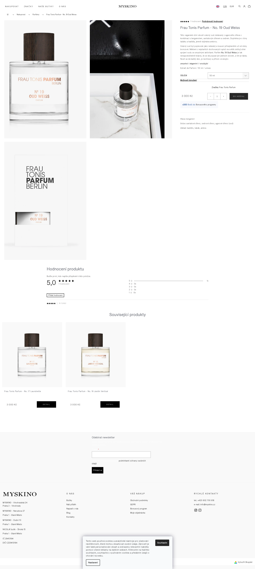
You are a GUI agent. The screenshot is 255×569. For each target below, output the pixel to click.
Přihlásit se (97, 470)
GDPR (133, 504)
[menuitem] (11, 6)
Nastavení (93, 562)
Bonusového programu (206, 104)
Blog (68, 513)
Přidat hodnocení (55, 295)
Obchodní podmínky (139, 500)
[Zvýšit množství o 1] (223, 96)
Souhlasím (162, 542)
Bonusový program (138, 508)
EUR (232, 6)
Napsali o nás (72, 508)
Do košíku (239, 96)
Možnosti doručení (188, 80)
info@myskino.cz (207, 504)
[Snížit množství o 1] (210, 96)
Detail (46, 404)
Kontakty (70, 517)
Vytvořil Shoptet (245, 562)
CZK (225, 6)
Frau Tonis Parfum (227, 87)
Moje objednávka (137, 513)
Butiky (69, 500)
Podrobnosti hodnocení (212, 21)
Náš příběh (71, 504)
